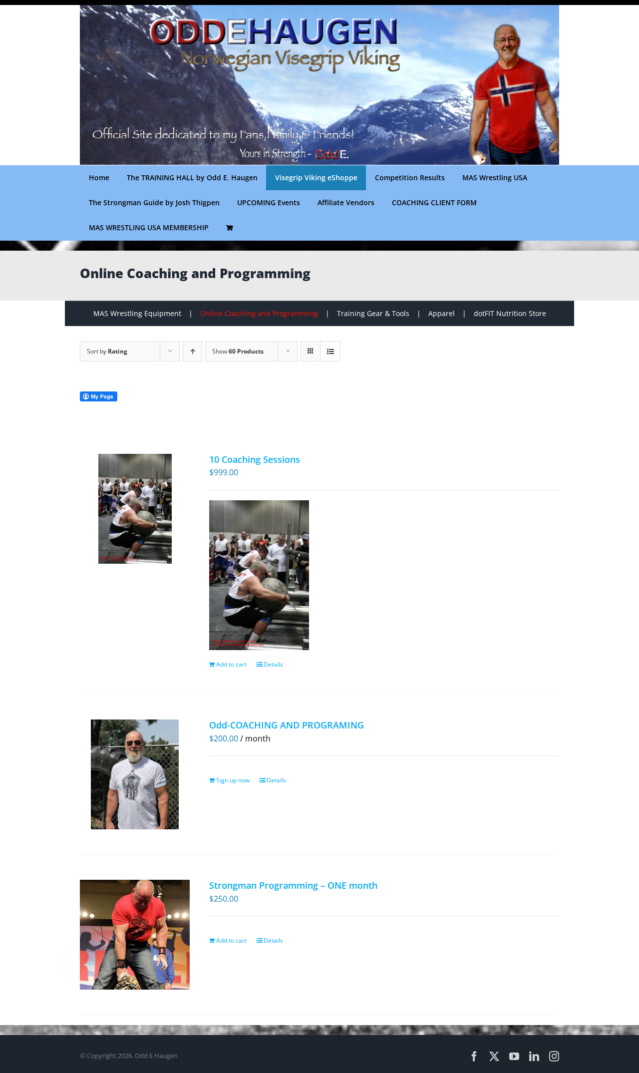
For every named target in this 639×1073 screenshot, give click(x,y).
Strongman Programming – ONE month (293, 885)
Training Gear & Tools (373, 313)
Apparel (441, 313)
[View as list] (330, 351)
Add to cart (231, 664)
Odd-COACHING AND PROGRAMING (286, 725)
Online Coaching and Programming (259, 313)
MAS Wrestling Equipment (137, 313)
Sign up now (233, 780)
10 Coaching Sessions (254, 459)
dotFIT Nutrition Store (510, 313)
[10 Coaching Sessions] (135, 509)
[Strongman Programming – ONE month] (135, 935)
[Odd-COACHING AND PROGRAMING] (135, 774)
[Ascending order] (192, 351)
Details (273, 664)
